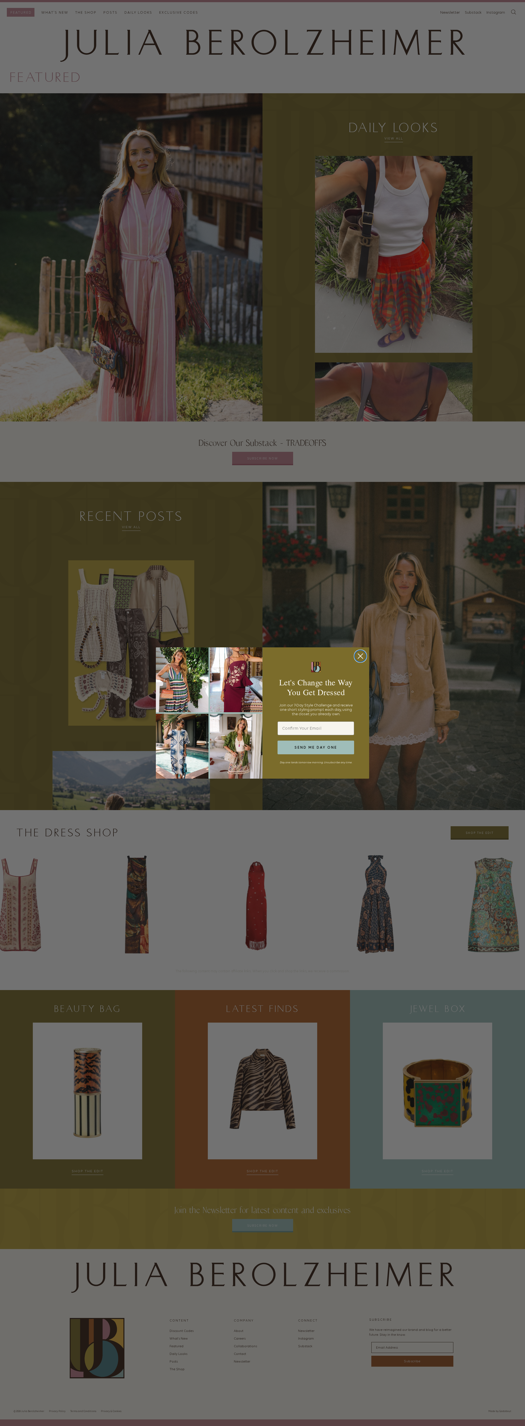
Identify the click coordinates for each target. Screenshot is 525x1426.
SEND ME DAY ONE (315, 747)
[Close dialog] (360, 656)
